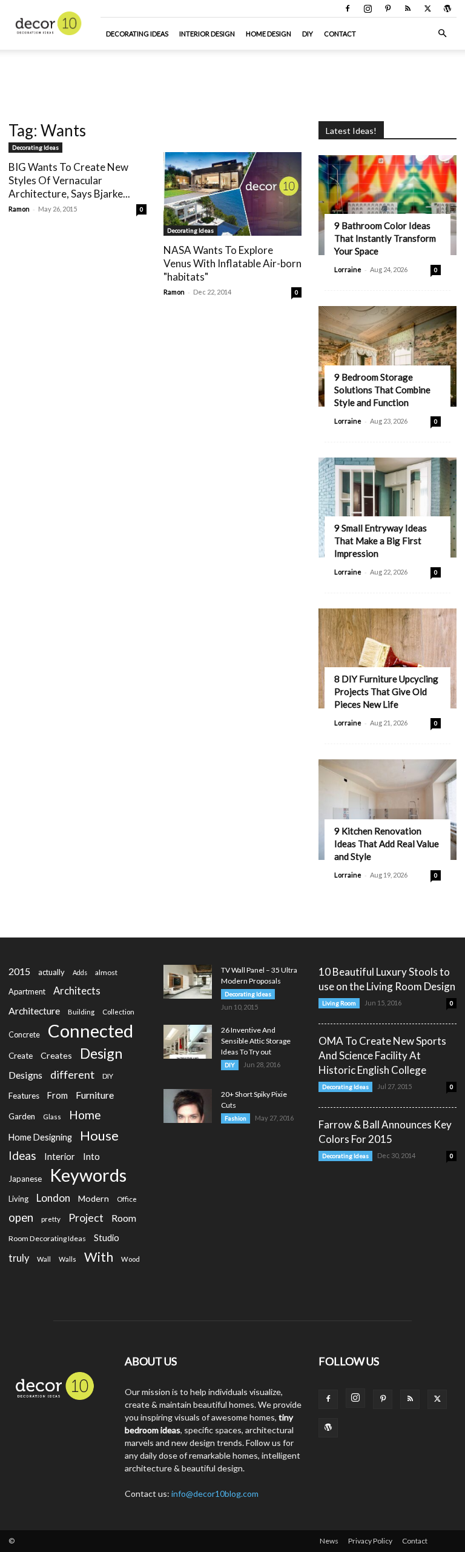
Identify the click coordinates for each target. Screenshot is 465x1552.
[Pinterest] (387, 8)
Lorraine (347, 269)
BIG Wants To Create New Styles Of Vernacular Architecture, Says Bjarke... (69, 180)
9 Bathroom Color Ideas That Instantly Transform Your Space (385, 238)
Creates (56, 1055)
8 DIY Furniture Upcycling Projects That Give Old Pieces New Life (386, 691)
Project (86, 1217)
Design (101, 1053)
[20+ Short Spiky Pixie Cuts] (187, 1106)
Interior (59, 1156)
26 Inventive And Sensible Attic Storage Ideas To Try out (256, 1040)
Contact (340, 34)
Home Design (268, 34)
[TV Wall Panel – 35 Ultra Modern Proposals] (187, 982)
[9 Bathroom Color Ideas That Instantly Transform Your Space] (387, 205)
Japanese (25, 1179)
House (99, 1135)
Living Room (339, 1003)
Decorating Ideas (137, 34)
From (57, 1095)
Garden (21, 1116)
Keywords (88, 1175)
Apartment (26, 991)
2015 (19, 971)
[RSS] (407, 8)
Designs (25, 1075)
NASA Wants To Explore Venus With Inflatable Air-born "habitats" (232, 263)
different (72, 1074)
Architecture (34, 1010)
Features (23, 1096)
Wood (130, 1259)
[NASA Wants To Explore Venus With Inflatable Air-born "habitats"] (232, 194)
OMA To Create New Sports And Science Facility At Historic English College (382, 1055)
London (53, 1197)
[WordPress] (447, 8)
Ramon (19, 209)
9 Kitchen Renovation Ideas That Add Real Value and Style (386, 843)
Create (20, 1056)
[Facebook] (347, 8)
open (20, 1217)
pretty (51, 1219)
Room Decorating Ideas (47, 1238)
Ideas (22, 1156)
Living (18, 1199)
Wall (44, 1259)
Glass (52, 1117)
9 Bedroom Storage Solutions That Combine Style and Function (382, 389)
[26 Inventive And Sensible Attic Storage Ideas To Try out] (187, 1042)
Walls (67, 1259)
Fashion (235, 1118)
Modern (93, 1198)
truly (18, 1258)
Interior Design (207, 34)
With (98, 1257)
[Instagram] (367, 8)
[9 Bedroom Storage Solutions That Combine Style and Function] (387, 356)
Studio (106, 1238)
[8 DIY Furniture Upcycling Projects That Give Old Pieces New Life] (387, 658)
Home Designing (40, 1137)
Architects (77, 991)
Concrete (24, 1034)
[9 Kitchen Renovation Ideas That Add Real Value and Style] (387, 809)
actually (51, 972)
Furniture (95, 1095)
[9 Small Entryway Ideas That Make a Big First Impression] (387, 508)
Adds (80, 972)
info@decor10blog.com (215, 1493)
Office (127, 1199)
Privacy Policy (370, 1540)
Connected (90, 1030)
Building (81, 1012)
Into (91, 1156)
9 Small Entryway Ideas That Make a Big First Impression (380, 540)
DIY (307, 34)
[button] (442, 33)
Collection (118, 1012)
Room (123, 1218)
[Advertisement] (232, 76)
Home (85, 1114)
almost (106, 972)
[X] (427, 8)
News (329, 1540)
